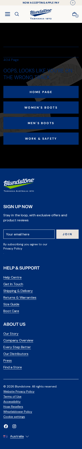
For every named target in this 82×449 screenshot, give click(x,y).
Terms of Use (12, 396)
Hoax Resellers (13, 406)
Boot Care (11, 311)
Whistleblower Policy (17, 412)
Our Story (11, 333)
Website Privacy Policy (18, 391)
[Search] (17, 14)
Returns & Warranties (19, 297)
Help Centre (12, 277)
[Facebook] (5, 426)
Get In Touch (13, 284)
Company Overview (18, 340)
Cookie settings (14, 417)
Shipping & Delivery (18, 291)
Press (7, 360)
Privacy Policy (12, 248)
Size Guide (11, 304)
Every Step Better (17, 347)
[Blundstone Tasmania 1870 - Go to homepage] (41, 14)
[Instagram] (14, 426)
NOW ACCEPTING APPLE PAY (41, 2)
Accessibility (12, 401)
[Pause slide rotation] (72, 2)
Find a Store (12, 367)
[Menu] (7, 14)
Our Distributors (15, 354)
